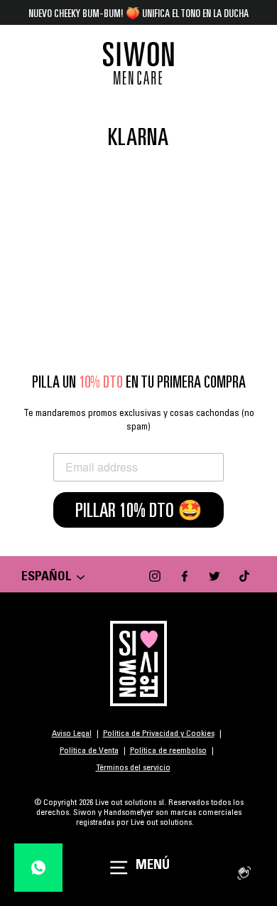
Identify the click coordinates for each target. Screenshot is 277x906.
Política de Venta (89, 751)
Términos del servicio (133, 768)
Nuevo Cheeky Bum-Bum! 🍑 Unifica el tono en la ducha (138, 12)
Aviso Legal (72, 734)
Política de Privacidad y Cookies (158, 734)
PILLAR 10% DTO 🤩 (138, 510)
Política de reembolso (168, 751)
